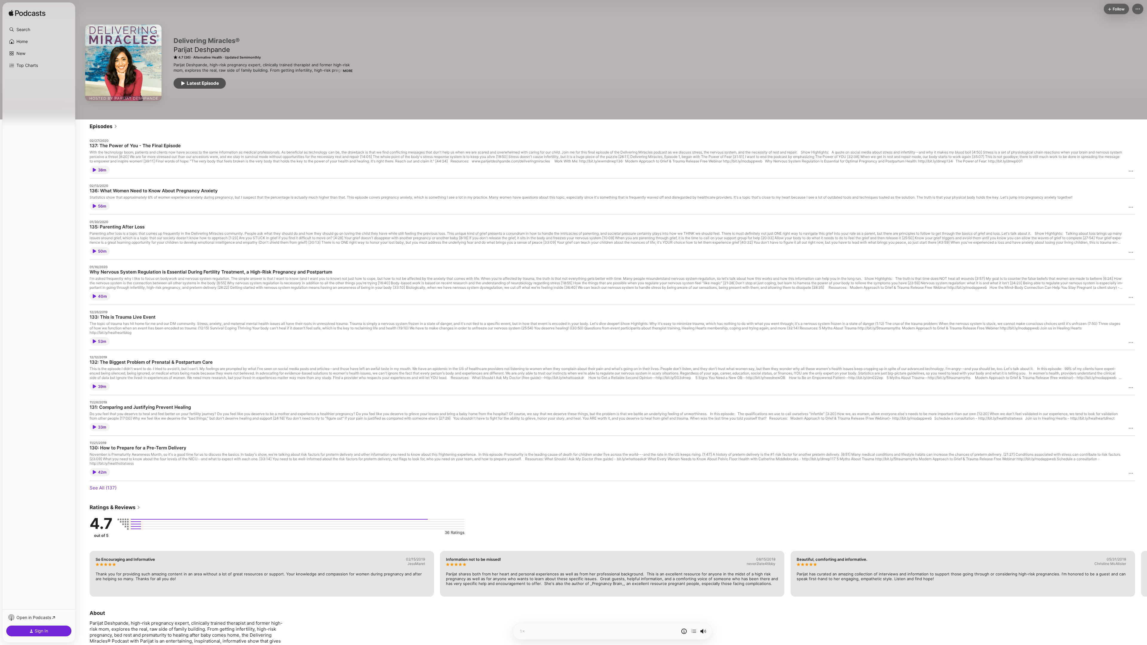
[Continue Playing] (693, 631)
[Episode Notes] (684, 631)
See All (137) (103, 488)
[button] (39, 29)
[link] (103, 126)
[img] (27, 13)
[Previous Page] (83, 573)
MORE (348, 71)
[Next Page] (1141, 573)
